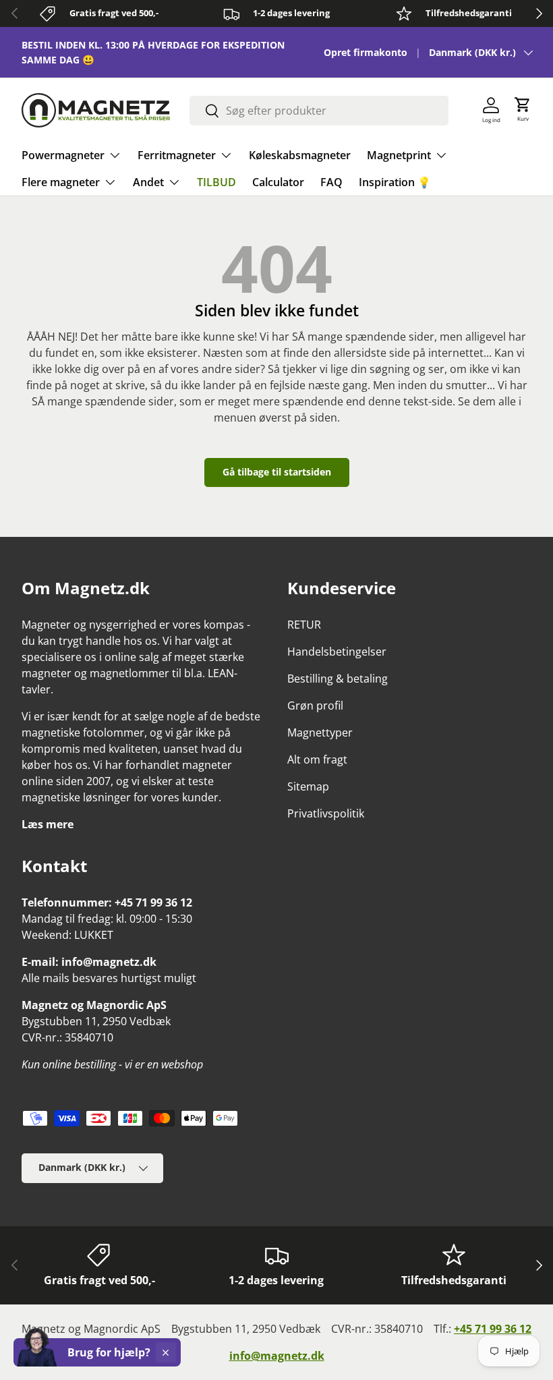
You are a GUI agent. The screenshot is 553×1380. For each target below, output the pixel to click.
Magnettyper (320, 732)
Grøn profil (315, 705)
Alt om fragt (317, 759)
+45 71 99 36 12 (492, 1328)
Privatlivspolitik (325, 813)
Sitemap (308, 786)
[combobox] (319, 110)
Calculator (278, 182)
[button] (522, 110)
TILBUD (216, 182)
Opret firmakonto (365, 52)
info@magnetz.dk (276, 1355)
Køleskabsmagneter (300, 155)
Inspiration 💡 (395, 182)
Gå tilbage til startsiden (277, 471)
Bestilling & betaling (337, 678)
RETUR (304, 624)
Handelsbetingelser (336, 651)
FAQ (331, 182)
